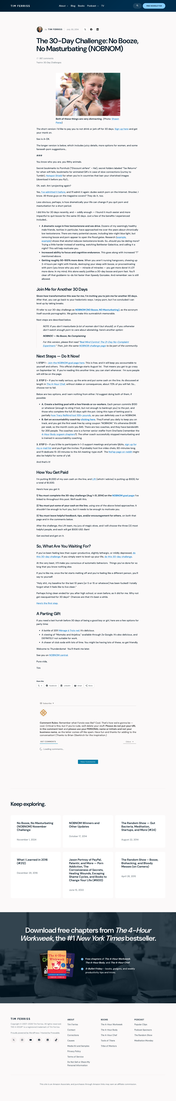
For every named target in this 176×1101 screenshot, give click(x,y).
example (121, 237)
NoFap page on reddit (120, 451)
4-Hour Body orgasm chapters (58, 434)
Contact (71, 1029)
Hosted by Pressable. (50, 1033)
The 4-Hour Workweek (111, 1024)
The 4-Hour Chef (56, 384)
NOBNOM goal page (123, 495)
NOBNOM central (58, 655)
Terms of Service (75, 1056)
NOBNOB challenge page (92, 345)
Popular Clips (140, 1024)
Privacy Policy (74, 1051)
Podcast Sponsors (143, 1029)
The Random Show (143, 1035)
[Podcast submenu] (98, 6)
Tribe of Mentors (109, 1046)
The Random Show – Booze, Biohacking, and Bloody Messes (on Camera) (139, 863)
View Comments (88, 762)
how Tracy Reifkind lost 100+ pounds (71, 415)
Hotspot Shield (54, 175)
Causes (70, 1040)
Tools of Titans (108, 1040)
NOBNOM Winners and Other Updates (84, 824)
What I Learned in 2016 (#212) (32, 861)
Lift (94, 479)
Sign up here (121, 128)
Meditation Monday (143, 1040)
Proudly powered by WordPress (25, 1033)
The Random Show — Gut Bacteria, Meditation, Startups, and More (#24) (138, 826)
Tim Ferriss (72, 1024)
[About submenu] (67, 6)
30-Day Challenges (52, 62)
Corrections (73, 1035)
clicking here (88, 419)
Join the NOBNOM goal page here (66, 362)
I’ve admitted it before (53, 192)
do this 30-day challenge (118, 556)
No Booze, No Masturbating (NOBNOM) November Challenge (35, 826)
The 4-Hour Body (109, 1029)
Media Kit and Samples (78, 1046)
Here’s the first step (47, 603)
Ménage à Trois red (69, 630)
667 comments (46, 58)
